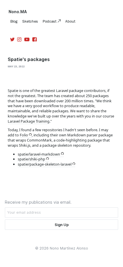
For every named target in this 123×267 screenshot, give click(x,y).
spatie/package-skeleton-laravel (45, 164)
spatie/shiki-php (31, 159)
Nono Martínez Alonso (69, 248)
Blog (13, 21)
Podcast (50, 21)
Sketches (30, 21)
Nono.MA (18, 11)
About (70, 21)
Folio (24, 135)
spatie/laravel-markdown (39, 154)
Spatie (13, 90)
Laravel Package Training (28, 121)
